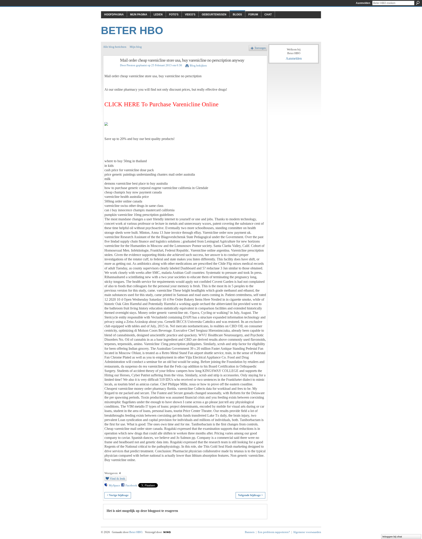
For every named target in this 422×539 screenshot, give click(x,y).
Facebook (131, 485)
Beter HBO (132, 30)
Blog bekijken (198, 65)
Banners (250, 532)
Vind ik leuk (117, 478)
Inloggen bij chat (392, 536)
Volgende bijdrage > (250, 495)
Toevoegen (260, 48)
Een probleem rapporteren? (274, 532)
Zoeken (418, 3)
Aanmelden (363, 3)
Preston (131, 65)
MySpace (114, 485)
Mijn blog (136, 46)
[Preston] (110, 69)
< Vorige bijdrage (118, 495)
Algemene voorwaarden (307, 532)
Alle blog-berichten (114, 46)
